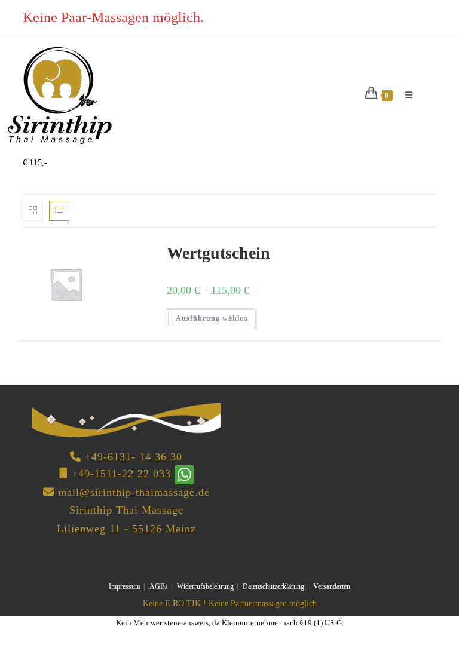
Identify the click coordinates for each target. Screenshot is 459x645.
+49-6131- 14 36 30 (133, 457)
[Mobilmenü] (405, 95)
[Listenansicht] (59, 211)
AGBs (158, 586)
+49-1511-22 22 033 (121, 474)
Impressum (124, 586)
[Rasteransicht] (33, 211)
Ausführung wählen (212, 318)
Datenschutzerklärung (273, 586)
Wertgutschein (218, 253)
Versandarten (331, 586)
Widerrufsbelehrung (205, 586)
